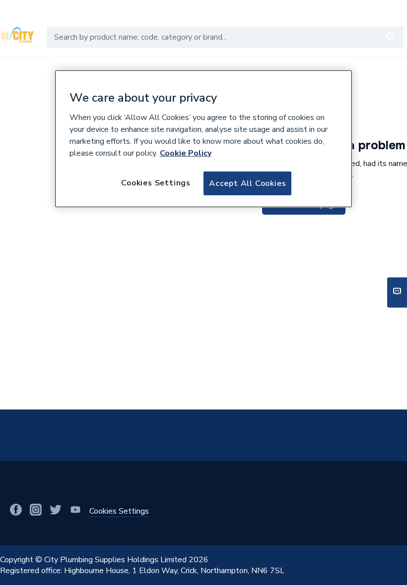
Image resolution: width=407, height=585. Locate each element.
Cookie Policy (185, 152)
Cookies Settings (156, 182)
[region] (203, 139)
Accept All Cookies (247, 182)
